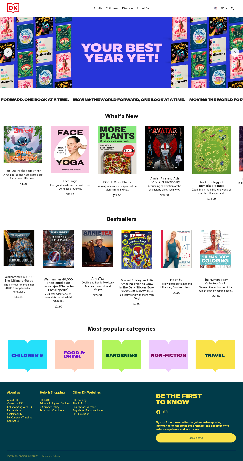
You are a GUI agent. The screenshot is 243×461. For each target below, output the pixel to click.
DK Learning (79, 400)
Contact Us (13, 421)
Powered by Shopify (28, 455)
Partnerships (14, 410)
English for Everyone (84, 407)
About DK (12, 400)
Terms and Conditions (52, 410)
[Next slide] (235, 52)
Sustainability (14, 414)
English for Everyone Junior (88, 410)
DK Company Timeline (19, 417)
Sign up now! (196, 437)
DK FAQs (45, 400)
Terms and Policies (51, 456)
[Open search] (232, 8)
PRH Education (81, 414)
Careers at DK (15, 403)
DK (15, 455)
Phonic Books (80, 403)
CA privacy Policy (49, 407)
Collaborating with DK (19, 407)
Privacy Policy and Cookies (55, 403)
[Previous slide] (8, 52)
